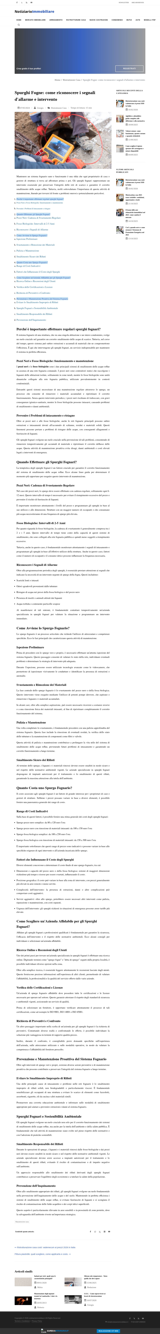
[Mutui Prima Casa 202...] (120, 197)
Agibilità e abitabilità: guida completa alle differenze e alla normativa (135, 118)
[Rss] (26, 2)
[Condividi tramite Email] (109, 1231)
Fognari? (67, 277)
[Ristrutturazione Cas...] (120, 103)
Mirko (40, 1287)
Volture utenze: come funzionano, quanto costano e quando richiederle (135, 133)
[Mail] (31, 2)
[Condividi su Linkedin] (104, 1231)
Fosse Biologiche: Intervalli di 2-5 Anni (36, 223)
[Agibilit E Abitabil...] (120, 118)
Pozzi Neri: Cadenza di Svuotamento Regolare (39, 217)
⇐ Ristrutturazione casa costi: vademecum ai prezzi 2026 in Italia (45, 1247)
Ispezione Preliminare (27, 238)
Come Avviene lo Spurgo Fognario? (32, 235)
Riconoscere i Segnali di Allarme (32, 229)
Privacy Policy (37, 1321)
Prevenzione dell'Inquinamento (31, 319)
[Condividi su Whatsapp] (95, 1231)
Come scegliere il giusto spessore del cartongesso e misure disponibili (134, 148)
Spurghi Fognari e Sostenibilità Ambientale (37, 308)
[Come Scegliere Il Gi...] (120, 148)
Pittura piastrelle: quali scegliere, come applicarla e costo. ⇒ (43, 1254)
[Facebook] (17, 2)
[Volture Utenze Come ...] (120, 133)
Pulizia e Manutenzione (28, 250)
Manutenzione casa (22, 1222)
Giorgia (39, 108)
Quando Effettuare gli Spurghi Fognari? (33, 214)
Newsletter (124, 2)
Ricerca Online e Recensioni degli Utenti (36, 281)
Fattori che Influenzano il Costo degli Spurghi (38, 271)
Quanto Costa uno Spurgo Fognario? (32, 262)
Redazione (91, 1287)
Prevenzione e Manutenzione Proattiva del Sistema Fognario (42, 298)
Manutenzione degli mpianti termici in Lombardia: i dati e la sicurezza (45, 1296)
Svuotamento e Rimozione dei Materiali (36, 244)
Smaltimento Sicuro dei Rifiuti (31, 256)
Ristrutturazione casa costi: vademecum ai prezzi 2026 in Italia (135, 103)
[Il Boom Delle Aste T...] (120, 212)
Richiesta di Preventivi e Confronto (33, 292)
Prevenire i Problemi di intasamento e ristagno (33, 208)
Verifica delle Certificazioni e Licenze (35, 287)
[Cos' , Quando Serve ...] (120, 230)
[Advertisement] (80, 47)
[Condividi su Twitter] (99, 1231)
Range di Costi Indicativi (28, 265)
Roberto (40, 1307)
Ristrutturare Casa (71, 80)
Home (57, 80)
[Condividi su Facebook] (90, 1231)
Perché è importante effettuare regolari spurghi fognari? (40, 199)
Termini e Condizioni (22, 1321)
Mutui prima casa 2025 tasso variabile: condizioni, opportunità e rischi (135, 197)
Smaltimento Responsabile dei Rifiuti (34, 314)
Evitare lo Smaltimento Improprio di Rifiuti (37, 302)
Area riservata (138, 2)
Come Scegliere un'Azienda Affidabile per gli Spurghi (40, 277)
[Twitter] (21, 2)
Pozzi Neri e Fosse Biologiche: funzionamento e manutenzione (40, 202)
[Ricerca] (18, 25)
